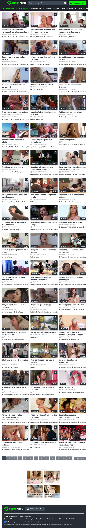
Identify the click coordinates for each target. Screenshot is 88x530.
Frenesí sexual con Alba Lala (12, 89)
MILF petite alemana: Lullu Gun (12, 254)
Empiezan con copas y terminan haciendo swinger (72, 443)
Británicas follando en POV (12, 419)
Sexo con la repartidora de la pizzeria (42, 361)
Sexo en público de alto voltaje (43, 332)
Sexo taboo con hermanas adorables (12, 34)
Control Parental (63, 524)
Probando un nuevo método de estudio (71, 195)
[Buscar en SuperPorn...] (65, 3)
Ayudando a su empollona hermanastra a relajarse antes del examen (14, 30)
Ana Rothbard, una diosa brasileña (69, 254)
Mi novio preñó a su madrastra (71, 305)
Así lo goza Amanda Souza (69, 389)
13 (69, 458)
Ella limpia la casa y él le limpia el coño (15, 361)
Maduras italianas (10, 62)
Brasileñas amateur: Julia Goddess (12, 117)
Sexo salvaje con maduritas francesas (40, 392)
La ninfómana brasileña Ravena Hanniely (69, 172)
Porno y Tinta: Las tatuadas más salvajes (40, 254)
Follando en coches (39, 227)
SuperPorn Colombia (68, 8)
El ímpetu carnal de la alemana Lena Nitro (12, 144)
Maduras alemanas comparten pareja (43, 195)
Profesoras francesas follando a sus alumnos (69, 199)
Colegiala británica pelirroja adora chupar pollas (41, 168)
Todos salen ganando (67, 139)
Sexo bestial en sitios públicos (40, 334)
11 (58, 458)
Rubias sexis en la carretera (70, 112)
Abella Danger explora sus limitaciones (41, 140)
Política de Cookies (52, 519)
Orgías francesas (38, 282)
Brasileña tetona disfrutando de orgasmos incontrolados (15, 113)
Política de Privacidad (40, 519)
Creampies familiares (68, 307)
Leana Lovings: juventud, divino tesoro (40, 445)
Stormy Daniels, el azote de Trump (69, 114)
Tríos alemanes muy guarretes (40, 199)
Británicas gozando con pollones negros (12, 337)
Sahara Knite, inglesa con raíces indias (40, 87)
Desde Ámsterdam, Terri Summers (12, 169)
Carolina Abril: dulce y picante (12, 309)
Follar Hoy (24, 8)
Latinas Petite (66, 34)
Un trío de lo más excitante (41, 84)
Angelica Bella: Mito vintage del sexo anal (43, 113)
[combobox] (47, 3)
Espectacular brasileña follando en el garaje (72, 251)
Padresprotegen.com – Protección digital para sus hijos (23, 522)
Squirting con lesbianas (12, 447)
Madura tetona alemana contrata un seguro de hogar (71, 333)
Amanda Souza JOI (66, 387)
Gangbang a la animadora (12, 167)
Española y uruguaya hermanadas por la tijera (69, 416)
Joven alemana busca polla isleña (13, 140)
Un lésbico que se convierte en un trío (71, 58)
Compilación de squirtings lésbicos (12, 443)
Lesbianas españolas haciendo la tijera (69, 419)
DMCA (73, 519)
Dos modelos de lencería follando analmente (40, 278)
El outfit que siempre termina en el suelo (15, 251)
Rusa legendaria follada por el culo (14, 388)
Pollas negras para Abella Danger (40, 144)
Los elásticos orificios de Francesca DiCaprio (69, 282)
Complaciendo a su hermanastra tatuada (43, 251)
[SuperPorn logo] (16, 3)
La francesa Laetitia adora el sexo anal (42, 388)
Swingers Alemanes (68, 447)
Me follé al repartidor (39, 364)
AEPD (70, 524)
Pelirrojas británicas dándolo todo (40, 172)
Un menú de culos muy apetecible (68, 361)
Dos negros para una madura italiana (13, 58)
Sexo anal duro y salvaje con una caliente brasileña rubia (72, 168)
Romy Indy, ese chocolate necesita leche (69, 62)
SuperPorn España (52, 8)
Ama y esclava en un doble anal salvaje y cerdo (14, 195)
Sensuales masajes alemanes (40, 419)
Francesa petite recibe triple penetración (13, 85)
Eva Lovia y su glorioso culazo (69, 89)
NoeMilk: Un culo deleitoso (12, 227)
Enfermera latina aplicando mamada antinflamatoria (70, 30)
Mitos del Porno (38, 117)
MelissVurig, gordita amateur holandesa (40, 309)
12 (64, 458)
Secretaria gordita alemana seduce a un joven (13, 278)
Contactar (7, 519)
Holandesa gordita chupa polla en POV (43, 306)
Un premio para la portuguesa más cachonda (14, 223)
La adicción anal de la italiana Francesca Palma (12, 199)
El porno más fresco (10, 364)
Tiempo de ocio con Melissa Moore (69, 142)
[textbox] (45, 3)
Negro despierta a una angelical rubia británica (15, 333)
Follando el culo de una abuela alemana (42, 58)
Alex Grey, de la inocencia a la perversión (40, 34)
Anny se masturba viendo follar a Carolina (15, 306)
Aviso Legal (29, 519)
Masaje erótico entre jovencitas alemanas (43, 416)
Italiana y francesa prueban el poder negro (71, 278)
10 (52, 458)
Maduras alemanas (67, 337)
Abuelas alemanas (39, 62)
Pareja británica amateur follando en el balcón (12, 416)
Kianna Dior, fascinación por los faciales (69, 224)
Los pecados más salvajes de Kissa (69, 364)
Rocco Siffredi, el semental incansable (12, 392)
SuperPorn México (37, 8)
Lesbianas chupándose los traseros (70, 85)
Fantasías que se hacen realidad (43, 442)
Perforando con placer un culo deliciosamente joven (42, 30)
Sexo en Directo (10, 8)
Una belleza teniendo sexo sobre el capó (43, 223)
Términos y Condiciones (18, 519)
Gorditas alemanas (10, 282)
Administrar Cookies (65, 519)
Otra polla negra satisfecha (70, 222)
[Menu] (4, 3)
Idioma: (35, 509)
